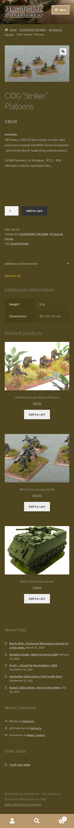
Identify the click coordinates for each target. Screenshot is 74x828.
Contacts (28, 721)
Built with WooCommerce (23, 804)
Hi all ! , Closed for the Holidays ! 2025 (33, 665)
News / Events (36, 735)
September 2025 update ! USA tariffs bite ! (35, 676)
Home (13, 30)
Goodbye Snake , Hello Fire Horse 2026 (33, 654)
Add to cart (34, 211)
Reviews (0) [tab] (13, 276)
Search (37, 821)
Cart (57, 817)
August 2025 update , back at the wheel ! (35, 687)
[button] (63, 51)
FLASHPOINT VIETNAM (33, 30)
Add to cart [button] (37, 414)
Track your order (19, 764)
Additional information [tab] (21, 264)
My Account (12, 821)
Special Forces (19, 243)
